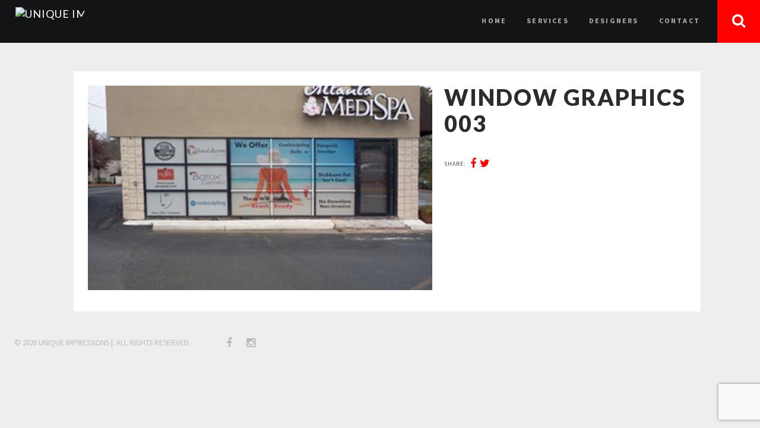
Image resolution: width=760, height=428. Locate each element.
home (494, 20)
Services (548, 20)
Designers (614, 20)
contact (679, 20)
